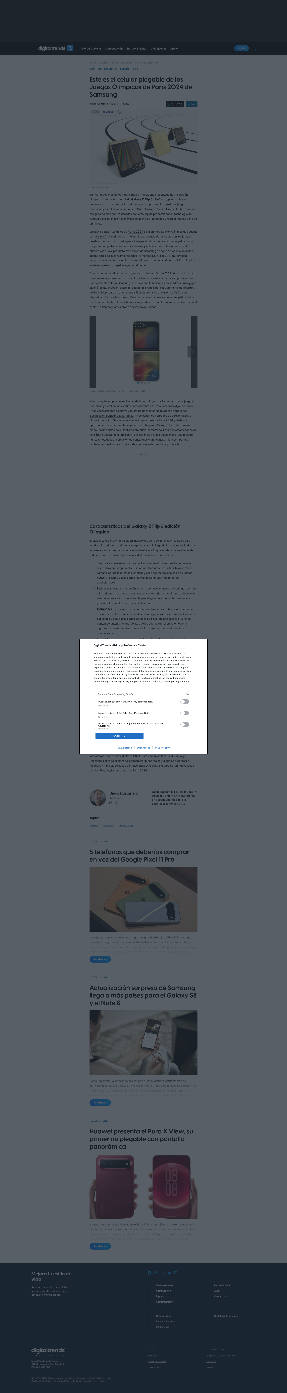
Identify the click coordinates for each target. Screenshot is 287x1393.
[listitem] (143, 694)
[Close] (201, 645)
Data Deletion (125, 747)
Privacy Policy (162, 747)
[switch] (184, 701)
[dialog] (143, 696)
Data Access (143, 747)
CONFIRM (119, 736)
